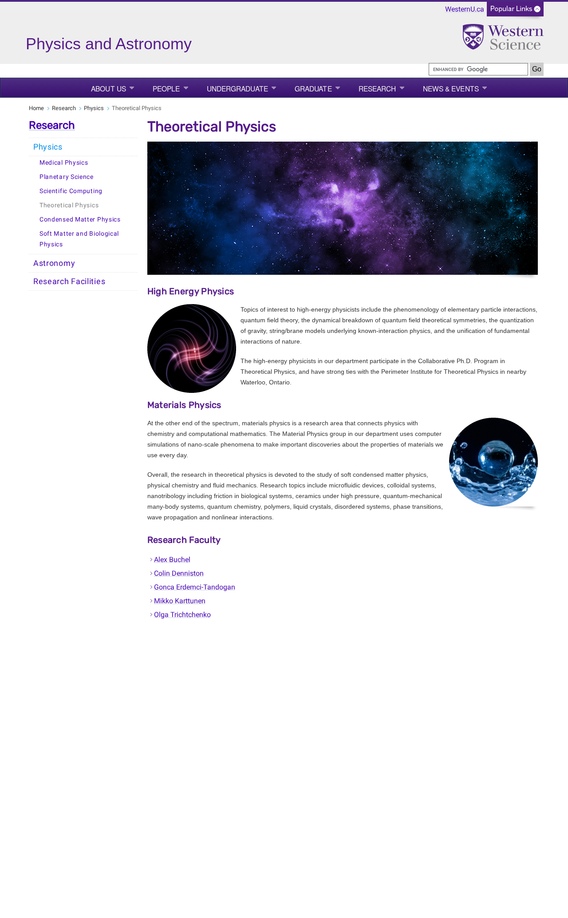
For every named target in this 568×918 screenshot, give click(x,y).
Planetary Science (66, 177)
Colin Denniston (179, 573)
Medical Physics (63, 162)
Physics (94, 108)
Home (36, 108)
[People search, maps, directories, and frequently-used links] (515, 12)
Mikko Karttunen (179, 601)
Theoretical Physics (69, 205)
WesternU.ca (464, 9)
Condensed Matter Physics (80, 219)
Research (377, 88)
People (166, 88)
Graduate (313, 88)
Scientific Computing (71, 191)
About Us (108, 88)
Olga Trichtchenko (182, 614)
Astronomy (54, 263)
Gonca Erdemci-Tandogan (194, 587)
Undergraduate (237, 88)
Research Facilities (69, 281)
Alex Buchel (172, 559)
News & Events (451, 88)
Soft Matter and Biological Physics (79, 239)
